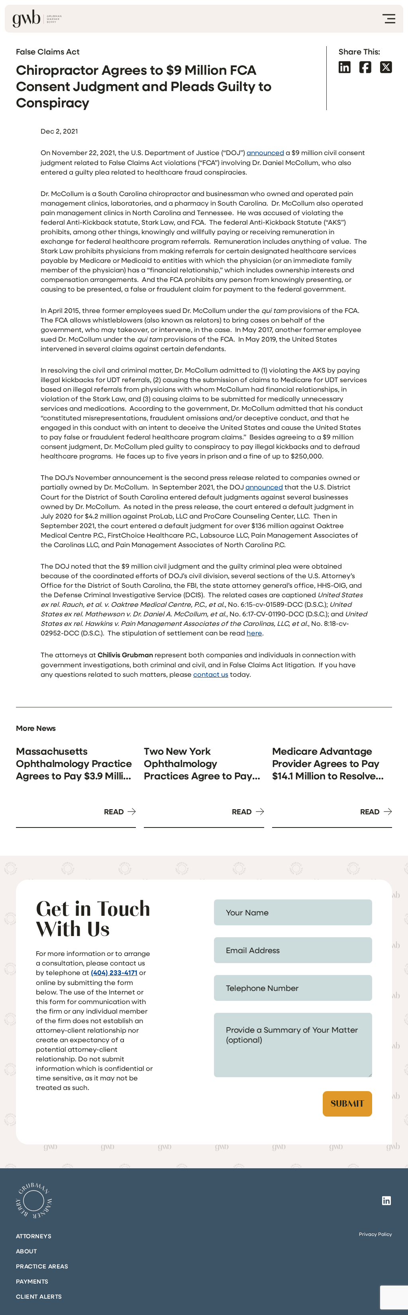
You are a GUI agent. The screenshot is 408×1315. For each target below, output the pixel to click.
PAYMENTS (32, 1281)
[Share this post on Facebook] (365, 67)
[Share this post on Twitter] (386, 67)
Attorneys (33, 1236)
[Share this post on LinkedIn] (345, 67)
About (26, 1251)
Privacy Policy (375, 1234)
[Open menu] (388, 18)
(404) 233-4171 (114, 972)
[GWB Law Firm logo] (37, 19)
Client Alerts (39, 1296)
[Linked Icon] (386, 1200)
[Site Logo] (34, 1200)
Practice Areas (42, 1266)
